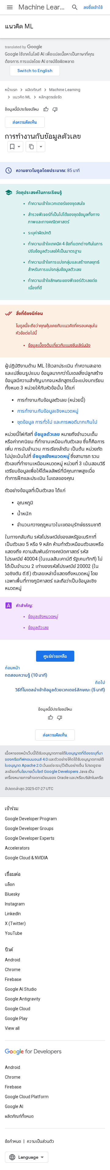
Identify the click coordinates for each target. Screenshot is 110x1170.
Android (12, 959)
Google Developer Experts (29, 838)
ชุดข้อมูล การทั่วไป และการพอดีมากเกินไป (57, 422)
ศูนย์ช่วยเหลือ (55, 656)
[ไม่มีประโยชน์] (55, 109)
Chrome (12, 969)
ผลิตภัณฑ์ (33, 89)
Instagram (15, 903)
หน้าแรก (11, 89)
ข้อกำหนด (13, 1141)
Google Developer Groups (29, 828)
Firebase (13, 979)
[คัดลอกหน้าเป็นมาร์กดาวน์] (31, 146)
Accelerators (17, 848)
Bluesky (12, 894)
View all (12, 1028)
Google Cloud (17, 1008)
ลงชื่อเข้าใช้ (93, 7)
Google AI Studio (21, 989)
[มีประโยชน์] (45, 109)
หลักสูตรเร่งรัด (50, 97)
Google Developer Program (31, 818)
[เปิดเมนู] (10, 7)
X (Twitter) (15, 923)
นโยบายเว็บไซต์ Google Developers (48, 771)
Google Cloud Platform (27, 1096)
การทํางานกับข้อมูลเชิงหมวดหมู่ (47, 411)
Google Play (16, 1018)
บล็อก (10, 884)
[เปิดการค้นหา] (75, 7)
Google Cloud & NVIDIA (26, 857)
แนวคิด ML (19, 26)
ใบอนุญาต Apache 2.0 (23, 765)
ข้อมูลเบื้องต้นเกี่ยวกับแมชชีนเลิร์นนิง (59, 345)
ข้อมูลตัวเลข (38, 627)
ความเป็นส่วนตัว (40, 1141)
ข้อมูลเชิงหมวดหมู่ (43, 616)
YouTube (13, 933)
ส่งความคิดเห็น (25, 122)
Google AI (14, 1106)
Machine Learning (42, 7)
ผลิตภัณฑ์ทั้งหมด (19, 1116)
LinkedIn (13, 913)
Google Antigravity (22, 998)
